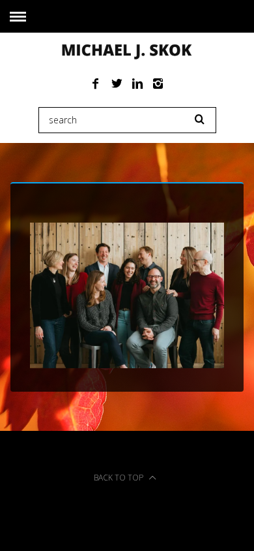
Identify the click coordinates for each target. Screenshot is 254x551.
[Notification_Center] (127, 364)
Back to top (119, 477)
